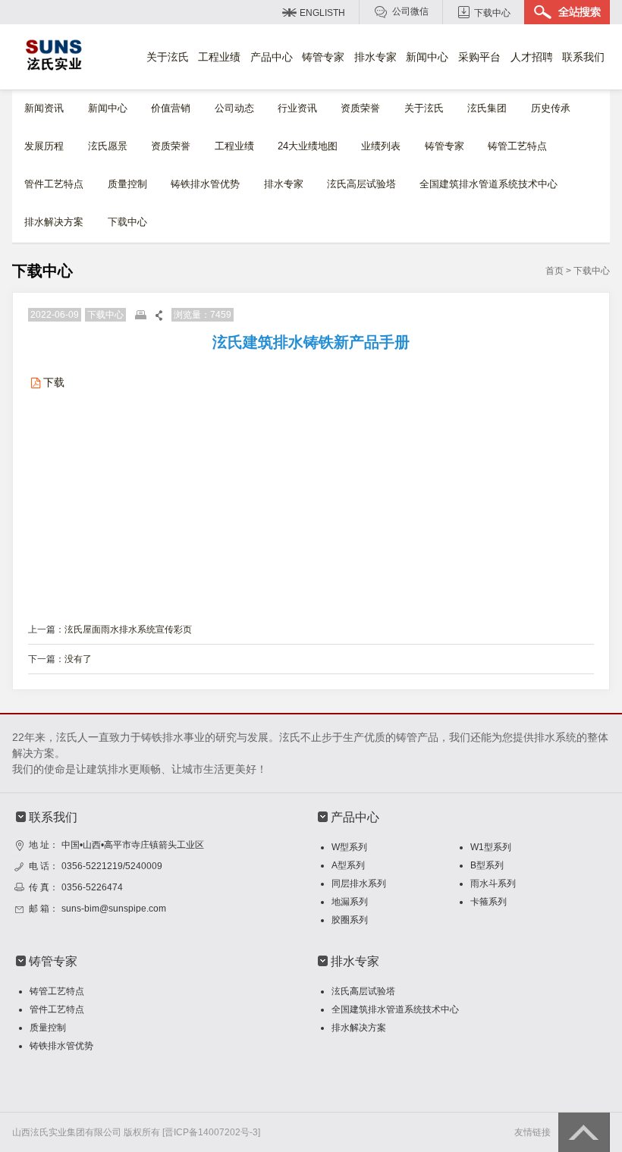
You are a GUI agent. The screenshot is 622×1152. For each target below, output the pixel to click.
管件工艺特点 (53, 184)
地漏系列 (349, 901)
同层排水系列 (358, 883)
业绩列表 (381, 146)
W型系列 (349, 847)
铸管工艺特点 (517, 146)
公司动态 (234, 108)
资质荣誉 (360, 108)
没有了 (78, 659)
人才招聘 (531, 57)
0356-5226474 (92, 887)
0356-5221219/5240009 (111, 866)
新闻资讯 (44, 108)
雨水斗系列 (493, 883)
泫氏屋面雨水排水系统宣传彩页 (128, 629)
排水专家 (375, 57)
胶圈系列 (349, 920)
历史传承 (550, 108)
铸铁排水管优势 (205, 184)
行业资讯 (297, 108)
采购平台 (479, 57)
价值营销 (170, 108)
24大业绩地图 (308, 146)
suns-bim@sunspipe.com (113, 908)
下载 (53, 382)
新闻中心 (427, 57)
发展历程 (44, 146)
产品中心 (271, 57)
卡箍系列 (488, 901)
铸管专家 (323, 57)
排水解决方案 (53, 222)
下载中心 (492, 13)
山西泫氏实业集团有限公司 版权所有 (86, 1132)
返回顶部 (584, 1132)
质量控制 (127, 184)
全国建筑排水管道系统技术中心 (488, 184)
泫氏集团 (487, 108)
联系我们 (583, 57)
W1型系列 (490, 847)
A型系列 (348, 865)
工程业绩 (219, 57)
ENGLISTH (322, 13)
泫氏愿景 (107, 146)
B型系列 (487, 865)
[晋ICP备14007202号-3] (211, 1132)
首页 (554, 270)
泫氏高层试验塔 (361, 184)
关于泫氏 (167, 57)
